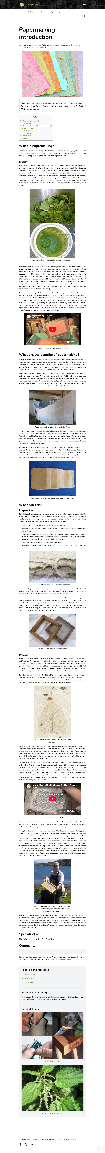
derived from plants (32, 153)
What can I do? (26, 128)
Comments (25, 138)
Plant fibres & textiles (52, 1113)
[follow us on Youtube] (32, 1144)
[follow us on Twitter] (26, 1144)
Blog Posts (29, 978)
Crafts (43, 12)
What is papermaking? (29, 121)
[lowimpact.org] (28, 4)
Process (27, 133)
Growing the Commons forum (59, 959)
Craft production (52, 1060)
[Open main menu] (84, 4)
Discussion (29, 982)
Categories (32, 12)
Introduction (30, 974)
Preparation (29, 131)
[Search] (84, 16)
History (27, 123)
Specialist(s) (25, 136)
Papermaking (37, 47)
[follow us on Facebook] (20, 1144)
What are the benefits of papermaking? (36, 126)
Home (21, 12)
